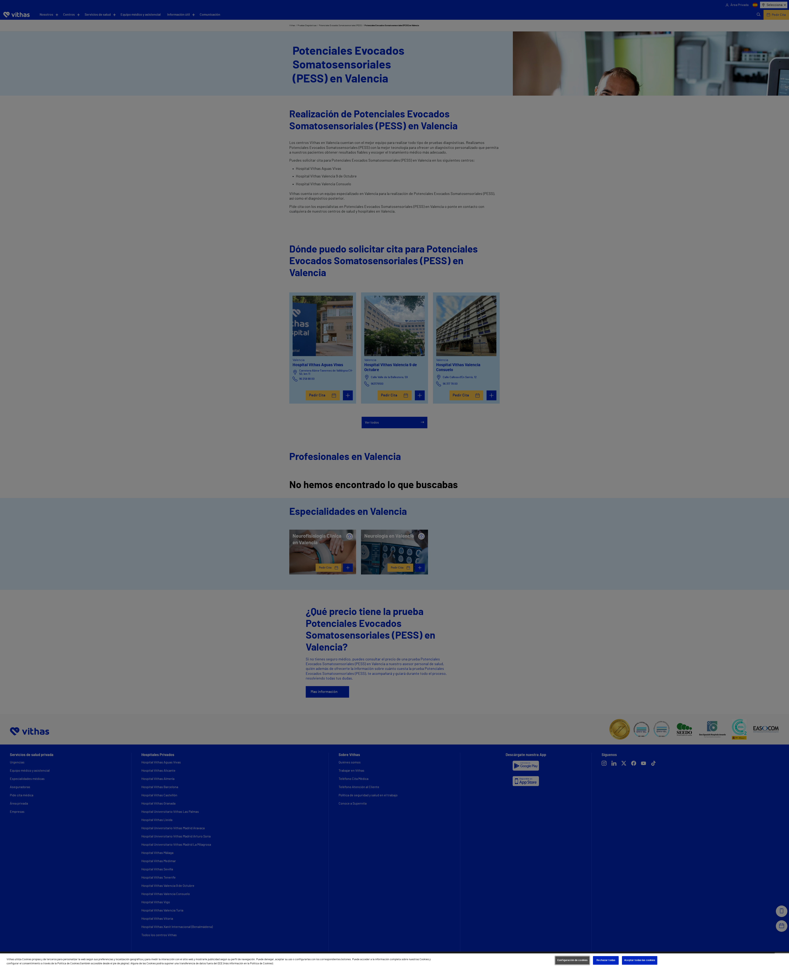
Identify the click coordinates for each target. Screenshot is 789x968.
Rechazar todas (605, 960)
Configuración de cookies (572, 960)
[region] (394, 960)
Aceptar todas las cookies (639, 960)
